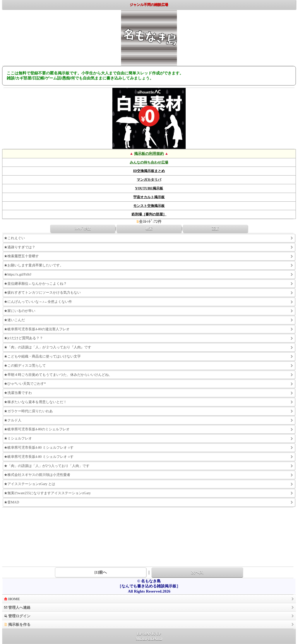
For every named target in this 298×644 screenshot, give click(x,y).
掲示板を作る (19, 624)
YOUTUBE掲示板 (149, 188)
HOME (14, 599)
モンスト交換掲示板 (149, 206)
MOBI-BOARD (149, 639)
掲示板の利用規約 (149, 154)
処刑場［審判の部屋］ (149, 214)
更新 (215, 229)
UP (158, 634)
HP (139, 634)
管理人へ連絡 (19, 607)
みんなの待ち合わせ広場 (149, 162)
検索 (149, 229)
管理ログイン (19, 616)
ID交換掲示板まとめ (149, 171)
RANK (149, 634)
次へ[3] (197, 572)
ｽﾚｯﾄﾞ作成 (83, 229)
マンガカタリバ (149, 179)
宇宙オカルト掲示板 (149, 197)
